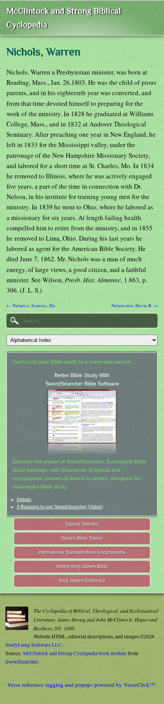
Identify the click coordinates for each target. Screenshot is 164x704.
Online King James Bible (82, 566)
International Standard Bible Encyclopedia (81, 552)
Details (24, 499)
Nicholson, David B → (134, 305)
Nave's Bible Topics (82, 538)
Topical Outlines (81, 524)
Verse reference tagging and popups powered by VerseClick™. (82, 684)
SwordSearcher (21, 661)
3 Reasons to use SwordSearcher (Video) (60, 507)
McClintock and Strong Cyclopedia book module (75, 653)
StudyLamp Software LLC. (34, 644)
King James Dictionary (82, 580)
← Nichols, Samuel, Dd (30, 305)
